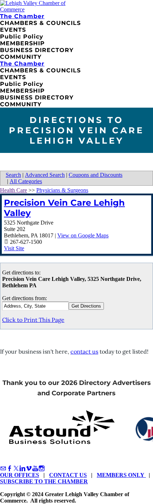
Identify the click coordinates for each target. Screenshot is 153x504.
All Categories (26, 181)
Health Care (13, 190)
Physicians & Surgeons (62, 190)
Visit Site (14, 248)
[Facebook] (9, 469)
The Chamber (22, 16)
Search (13, 175)
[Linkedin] (22, 469)
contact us (84, 351)
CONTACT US (68, 475)
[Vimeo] (29, 469)
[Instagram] (41, 469)
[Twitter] (16, 469)
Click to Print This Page (33, 319)
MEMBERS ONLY (121, 475)
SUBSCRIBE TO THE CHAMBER (44, 481)
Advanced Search (45, 175)
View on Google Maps (83, 235)
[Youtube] (35, 469)
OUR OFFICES (19, 475)
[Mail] (3, 469)
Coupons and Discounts (95, 175)
